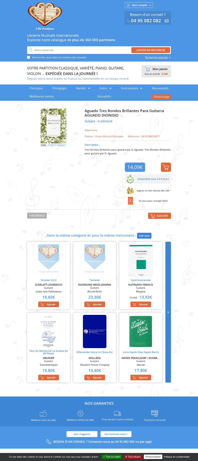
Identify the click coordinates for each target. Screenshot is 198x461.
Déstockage (161, 97)
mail (148, 442)
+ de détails (37, 215)
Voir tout (144, 235)
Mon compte (140, 5)
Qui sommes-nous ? (116, 434)
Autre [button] (104, 88)
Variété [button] (81, 88)
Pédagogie (59, 88)
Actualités (104, 96)
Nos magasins (82, 434)
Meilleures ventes (42, 96)
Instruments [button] (130, 88)
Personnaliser (153, 456)
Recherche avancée (156, 57)
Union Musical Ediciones (109, 136)
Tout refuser (134, 456)
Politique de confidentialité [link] (177, 456)
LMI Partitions (45, 28)
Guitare (90, 121)
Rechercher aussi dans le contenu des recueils (59, 57)
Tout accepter (112, 456)
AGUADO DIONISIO (101, 115)
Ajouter (166, 167)
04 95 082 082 (146, 21)
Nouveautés (160, 88)
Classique (36, 88)
